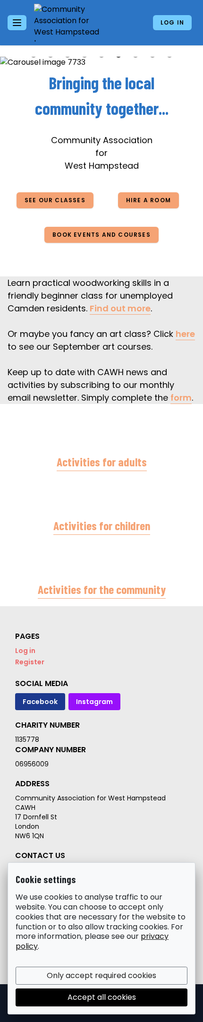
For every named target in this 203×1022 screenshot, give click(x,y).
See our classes (55, 200)
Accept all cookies (102, 997)
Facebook (40, 701)
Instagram (94, 701)
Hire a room (148, 200)
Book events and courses (101, 235)
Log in (172, 22)
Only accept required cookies (101, 975)
